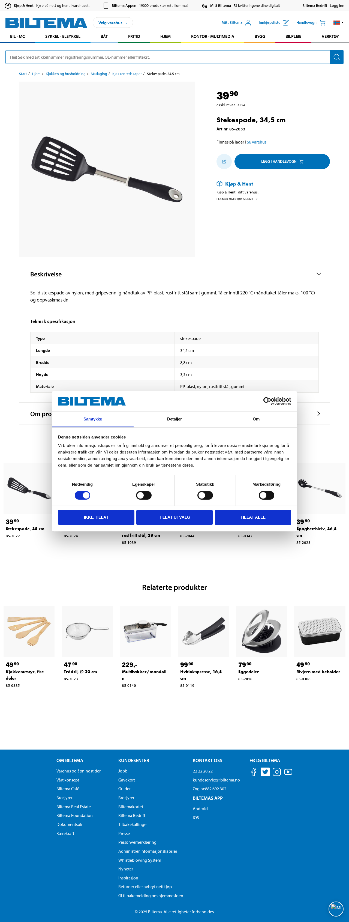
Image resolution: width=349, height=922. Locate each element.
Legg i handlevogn (278, 161)
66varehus (256, 142)
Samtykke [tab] (92, 419)
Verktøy (330, 36)
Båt (104, 36)
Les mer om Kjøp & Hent (234, 199)
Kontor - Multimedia (212, 36)
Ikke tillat (96, 517)
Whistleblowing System (139, 860)
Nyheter (125, 869)
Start (23, 73)
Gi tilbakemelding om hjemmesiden (150, 895)
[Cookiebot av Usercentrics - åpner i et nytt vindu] (267, 401)
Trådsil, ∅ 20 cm (80, 672)
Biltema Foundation (74, 815)
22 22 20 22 (203, 771)
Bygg (260, 36)
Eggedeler (248, 672)
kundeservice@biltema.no (216, 780)
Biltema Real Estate (73, 806)
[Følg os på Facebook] (253, 773)
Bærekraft (65, 833)
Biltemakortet (130, 806)
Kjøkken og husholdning (66, 73)
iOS (196, 817)
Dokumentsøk (69, 824)
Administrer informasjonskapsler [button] (147, 851)
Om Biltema (69, 760)
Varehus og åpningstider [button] (78, 771)
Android (200, 808)
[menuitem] (17, 37)
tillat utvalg (174, 517)
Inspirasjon (128, 878)
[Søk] (337, 57)
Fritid (134, 36)
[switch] (144, 495)
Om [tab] (256, 419)
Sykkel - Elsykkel (62, 36)
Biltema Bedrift (131, 815)
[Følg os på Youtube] (288, 774)
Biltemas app (208, 798)
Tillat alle (253, 517)
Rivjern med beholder (318, 672)
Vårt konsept (67, 780)
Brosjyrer (64, 797)
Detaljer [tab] (174, 419)
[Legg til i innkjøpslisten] (224, 161)
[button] (338, 22)
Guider (124, 788)
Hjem (165, 36)
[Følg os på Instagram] (276, 773)
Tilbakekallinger (133, 824)
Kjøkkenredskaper (127, 73)
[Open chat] (336, 909)
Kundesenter (133, 760)
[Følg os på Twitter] (265, 773)
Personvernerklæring (137, 842)
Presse (124, 833)
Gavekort (126, 780)
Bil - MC (17, 36)
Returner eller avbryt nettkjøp (145, 886)
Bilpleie (293, 36)
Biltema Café (67, 788)
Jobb (122, 771)
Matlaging (99, 73)
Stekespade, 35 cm (25, 529)
